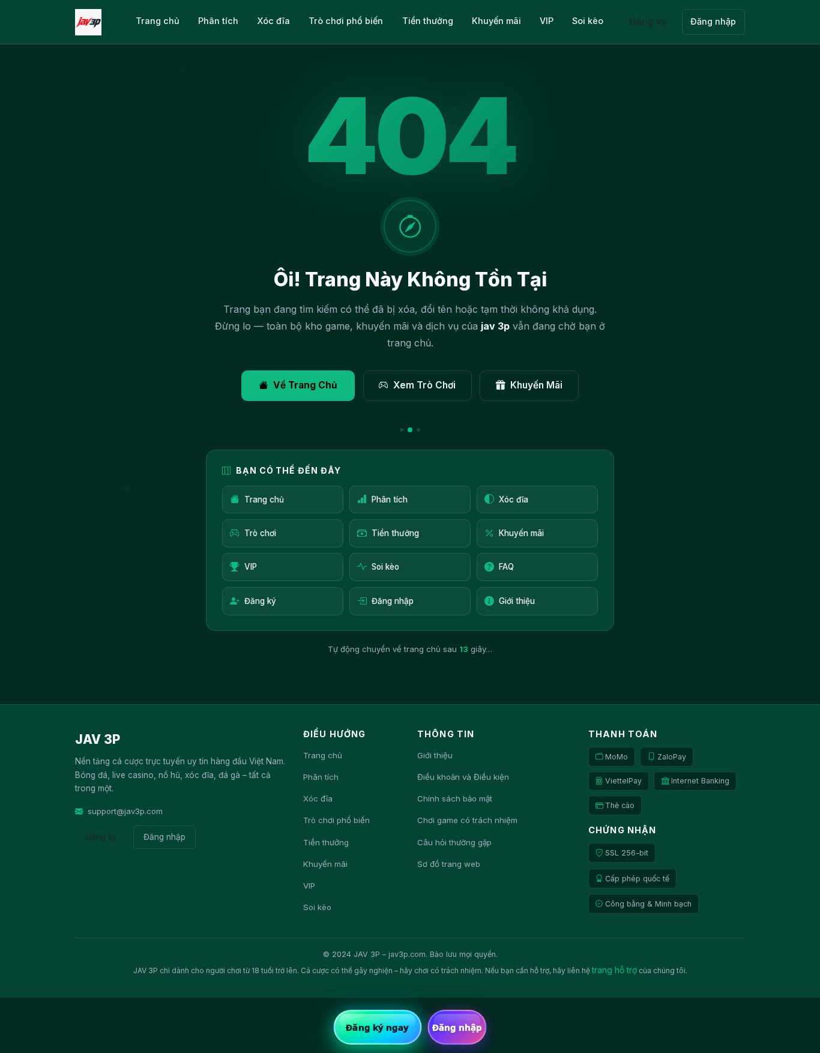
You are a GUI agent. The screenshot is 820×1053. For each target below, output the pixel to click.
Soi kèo (587, 21)
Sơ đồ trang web (448, 864)
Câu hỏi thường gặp (454, 842)
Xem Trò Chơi (424, 385)
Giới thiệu (517, 601)
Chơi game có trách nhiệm (467, 820)
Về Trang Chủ (305, 385)
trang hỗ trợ (614, 970)
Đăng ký (648, 22)
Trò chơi (260, 533)
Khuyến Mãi (536, 385)
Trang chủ (157, 21)
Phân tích (218, 21)
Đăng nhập (713, 21)
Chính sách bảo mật (454, 798)
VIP (546, 21)
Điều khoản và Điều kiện (463, 777)
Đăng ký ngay (377, 1027)
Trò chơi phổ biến (346, 21)
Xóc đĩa (273, 21)
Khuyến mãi (496, 21)
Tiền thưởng (427, 21)
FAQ (506, 567)
